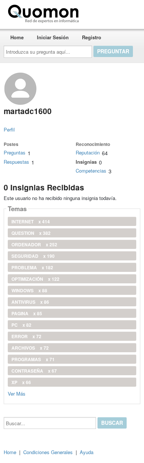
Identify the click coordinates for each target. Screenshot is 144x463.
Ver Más (16, 393)
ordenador (34, 244)
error (26, 336)
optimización (35, 279)
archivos (30, 347)
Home (17, 37)
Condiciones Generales (48, 452)
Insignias (86, 161)
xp (21, 382)
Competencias (91, 170)
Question (31, 233)
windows (29, 290)
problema (32, 267)
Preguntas (14, 152)
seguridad (33, 256)
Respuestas (16, 161)
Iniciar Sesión (53, 37)
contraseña (34, 370)
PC (21, 325)
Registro (91, 37)
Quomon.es (105, 12)
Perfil (9, 129)
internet (30, 221)
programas (33, 359)
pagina (26, 313)
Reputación (88, 152)
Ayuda (86, 452)
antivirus (30, 302)
